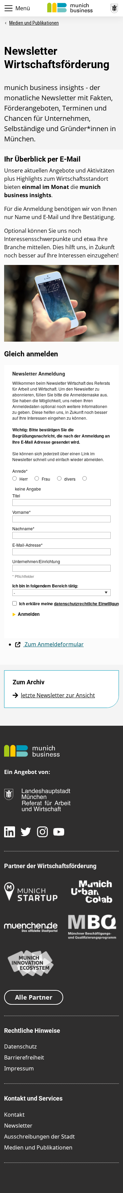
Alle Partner (33, 997)
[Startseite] (70, 7)
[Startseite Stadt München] (114, 7)
